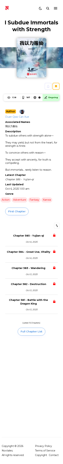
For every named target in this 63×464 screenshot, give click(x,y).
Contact (54, 455)
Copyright (41, 455)
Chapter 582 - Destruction (28, 284)
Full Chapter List (31, 331)
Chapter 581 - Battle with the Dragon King (29, 301)
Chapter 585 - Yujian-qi (28, 235)
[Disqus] (31, 386)
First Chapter (17, 211)
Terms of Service (45, 450)
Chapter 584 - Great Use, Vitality (28, 251)
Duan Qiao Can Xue (17, 116)
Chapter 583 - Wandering (28, 268)
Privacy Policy (43, 446)
